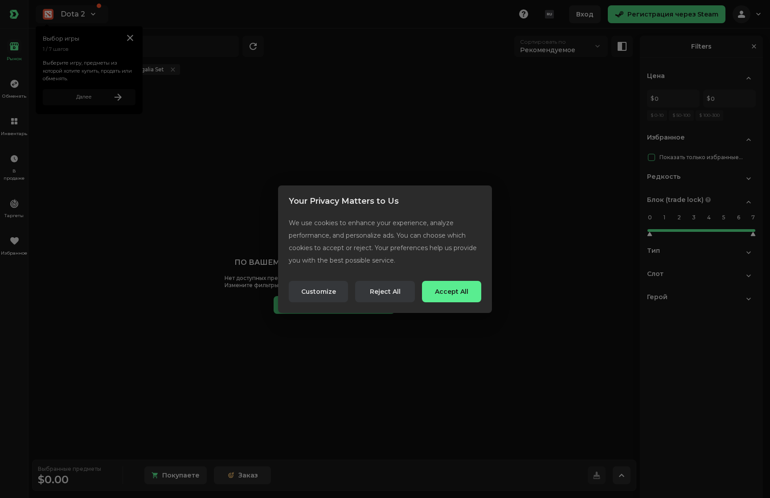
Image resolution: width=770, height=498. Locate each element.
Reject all (385, 292)
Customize (318, 292)
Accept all (451, 292)
